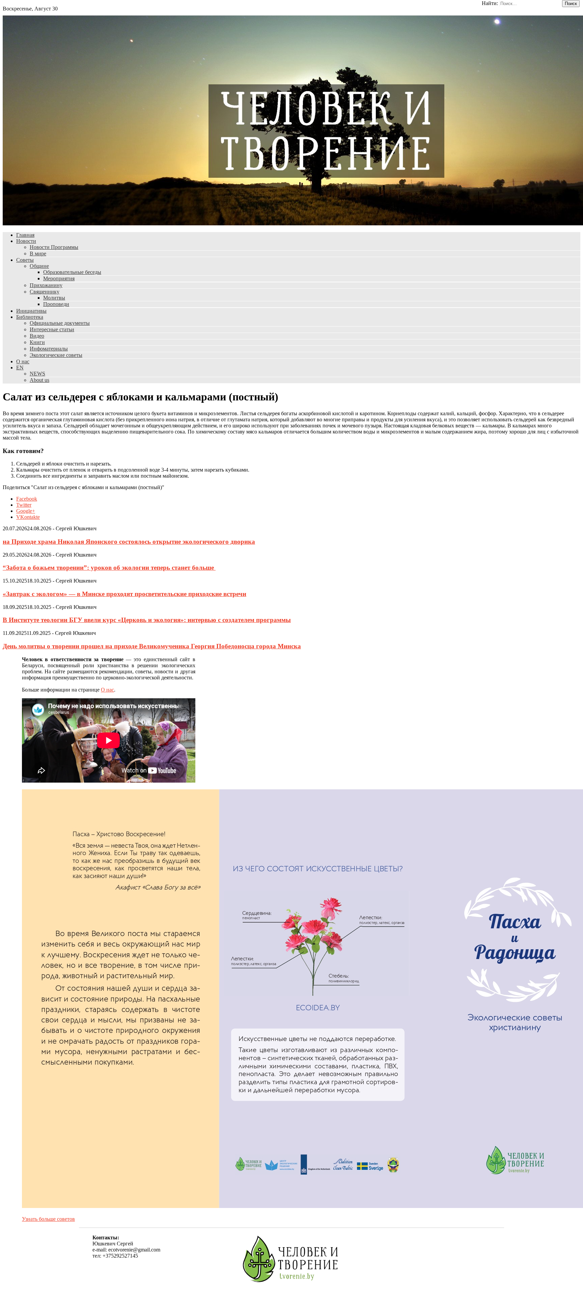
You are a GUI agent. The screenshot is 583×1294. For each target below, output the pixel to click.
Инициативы (31, 311)
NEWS (37, 373)
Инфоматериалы (49, 348)
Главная (25, 235)
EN (20, 367)
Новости (26, 241)
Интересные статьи (52, 329)
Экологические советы (56, 355)
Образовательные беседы (72, 272)
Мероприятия (59, 278)
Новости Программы (54, 247)
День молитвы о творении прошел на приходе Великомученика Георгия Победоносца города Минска (152, 646)
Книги (37, 342)
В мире (38, 253)
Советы (25, 260)
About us (39, 380)
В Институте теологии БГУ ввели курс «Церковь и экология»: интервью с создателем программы (147, 619)
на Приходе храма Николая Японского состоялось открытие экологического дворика (129, 541)
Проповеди (56, 304)
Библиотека (29, 317)
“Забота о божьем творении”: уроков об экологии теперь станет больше (109, 567)
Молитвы (54, 298)
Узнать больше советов (48, 1219)
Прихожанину (46, 285)
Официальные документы (60, 323)
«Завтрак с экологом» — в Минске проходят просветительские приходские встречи (124, 593)
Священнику (44, 291)
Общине (39, 266)
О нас (22, 361)
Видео (37, 336)
